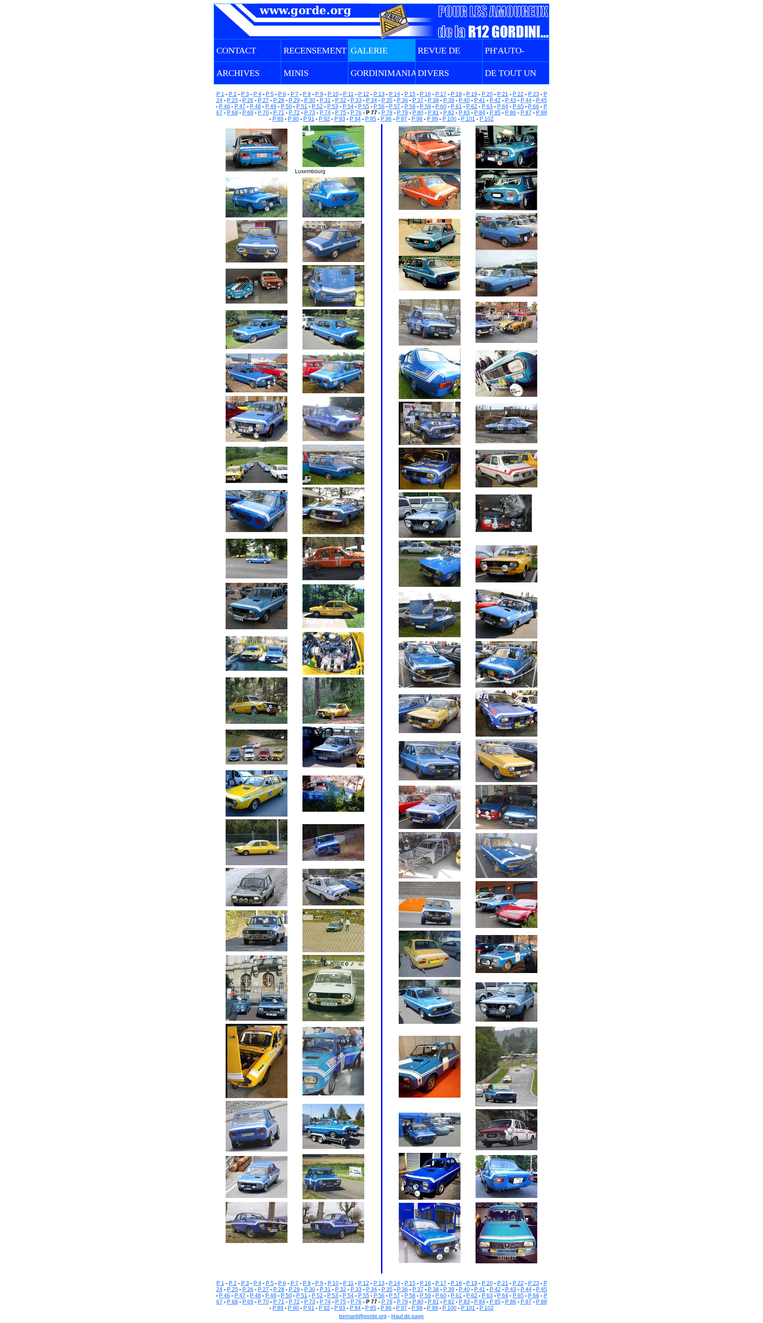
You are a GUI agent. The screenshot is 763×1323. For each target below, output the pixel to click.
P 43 (510, 100)
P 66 (533, 106)
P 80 (417, 113)
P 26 (247, 100)
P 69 (247, 113)
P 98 (417, 119)
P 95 (370, 119)
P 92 (324, 119)
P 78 (387, 113)
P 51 (301, 106)
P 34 (371, 100)
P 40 (464, 100)
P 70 (263, 113)
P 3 (245, 94)
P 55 (363, 106)
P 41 (479, 100)
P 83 (464, 113)
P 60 (440, 106)
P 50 (286, 106)
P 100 (449, 119)
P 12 (363, 94)
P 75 (340, 113)
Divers (433, 73)
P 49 (270, 106)
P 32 (340, 100)
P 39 (448, 100)
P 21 (502, 94)
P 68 (232, 113)
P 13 (379, 94)
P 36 (402, 100)
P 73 (309, 113)
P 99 (432, 119)
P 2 (233, 94)
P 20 (487, 94)
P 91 (308, 119)
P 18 (456, 94)
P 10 (333, 94)
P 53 (332, 106)
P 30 (309, 100)
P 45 (541, 100)
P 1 (220, 94)
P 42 (495, 100)
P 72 (294, 113)
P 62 (471, 106)
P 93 (339, 119)
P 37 (417, 100)
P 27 (263, 100)
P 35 (387, 100)
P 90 (293, 119)
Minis (296, 73)
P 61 (456, 106)
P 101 (468, 119)
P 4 (257, 94)
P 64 (502, 106)
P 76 (356, 113)
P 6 (282, 94)
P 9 (319, 94)
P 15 (409, 94)
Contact (236, 50)
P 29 (294, 100)
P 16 (425, 94)
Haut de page (407, 1316)
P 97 (401, 119)
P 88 (541, 113)
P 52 (317, 106)
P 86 (510, 113)
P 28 (278, 100)
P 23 (533, 94)
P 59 (425, 106)
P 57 (394, 106)
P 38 (433, 100)
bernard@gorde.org (363, 1316)
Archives (238, 73)
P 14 (394, 94)
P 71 (278, 113)
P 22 (518, 94)
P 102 (487, 119)
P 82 (448, 113)
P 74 (325, 113)
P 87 (526, 113)
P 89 (277, 119)
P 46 (224, 106)
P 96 (386, 119)
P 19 (471, 94)
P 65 (518, 106)
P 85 (495, 113)
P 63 (487, 106)
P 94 (355, 119)
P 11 (348, 94)
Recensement (315, 50)
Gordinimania (384, 73)
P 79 (402, 113)
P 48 (255, 106)
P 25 (232, 100)
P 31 (325, 100)
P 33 (356, 100)
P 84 (479, 113)
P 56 (379, 106)
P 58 (409, 106)
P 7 (294, 94)
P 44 (526, 100)
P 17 (440, 94)
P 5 (270, 94)
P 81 (433, 113)
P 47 (240, 106)
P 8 (307, 94)
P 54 (348, 106)
